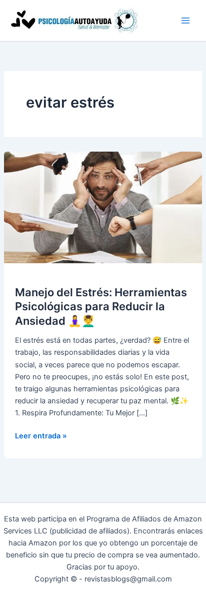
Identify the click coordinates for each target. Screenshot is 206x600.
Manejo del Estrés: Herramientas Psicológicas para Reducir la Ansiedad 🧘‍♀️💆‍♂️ (101, 306)
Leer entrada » (41, 436)
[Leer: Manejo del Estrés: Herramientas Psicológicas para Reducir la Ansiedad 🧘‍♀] (103, 207)
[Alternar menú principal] (185, 20)
